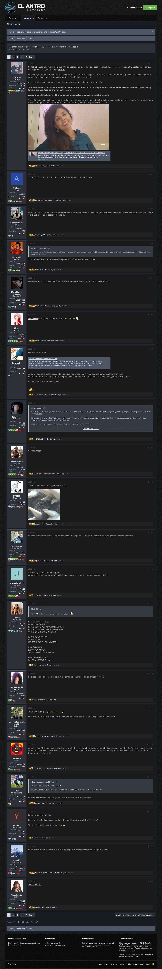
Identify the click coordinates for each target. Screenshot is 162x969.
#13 (151, 604)
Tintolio (136, 956)
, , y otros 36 (49, 235)
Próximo (29, 57)
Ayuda (148, 964)
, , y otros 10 (51, 736)
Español (13, 964)
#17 (152, 777)
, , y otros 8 (50, 395)
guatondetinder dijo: (39, 248)
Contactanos (103, 964)
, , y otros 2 (51, 768)
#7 (152, 349)
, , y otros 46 (50, 524)
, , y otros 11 (49, 561)
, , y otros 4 (44, 838)
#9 (152, 447)
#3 (152, 209)
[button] (19, 18)
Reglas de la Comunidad (56, 945)
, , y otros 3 (48, 803)
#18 (152, 811)
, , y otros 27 (51, 306)
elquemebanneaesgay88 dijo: (42, 782)
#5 (152, 278)
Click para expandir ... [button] (91, 429)
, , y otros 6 (47, 439)
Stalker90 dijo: (37, 408)
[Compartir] (149, 63)
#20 (151, 881)
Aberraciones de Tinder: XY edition (43, 359)
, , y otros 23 (50, 341)
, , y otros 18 (49, 166)
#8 (152, 403)
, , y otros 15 (48, 270)
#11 (152, 532)
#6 (152, 314)
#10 (151, 482)
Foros (28, 18)
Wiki (42, 18)
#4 (152, 243)
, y (44, 700)
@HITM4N (33, 318)
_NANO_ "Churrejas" (126, 945)
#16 (152, 744)
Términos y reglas (117, 964)
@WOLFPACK (34, 884)
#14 (151, 673)
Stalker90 (14, 50)
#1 (152, 63)
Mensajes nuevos (13, 24)
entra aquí (61, 32)
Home (14, 18)
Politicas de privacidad (134, 964)
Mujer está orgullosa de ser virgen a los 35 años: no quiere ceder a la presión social (71, 153)
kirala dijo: (35, 609)
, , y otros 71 (54, 200)
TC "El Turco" (145, 943)
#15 (152, 708)
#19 (152, 846)
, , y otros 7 (54, 873)
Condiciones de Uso (54, 943)
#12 (152, 569)
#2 (152, 174)
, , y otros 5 (51, 474)
